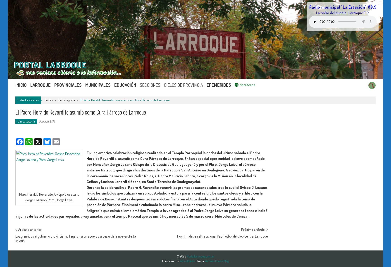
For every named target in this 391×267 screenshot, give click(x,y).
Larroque (40, 85)
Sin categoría (66, 100)
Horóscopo (247, 85)
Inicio (21, 85)
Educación (125, 85)
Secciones (150, 85)
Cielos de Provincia (183, 85)
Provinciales (68, 85)
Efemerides (219, 85)
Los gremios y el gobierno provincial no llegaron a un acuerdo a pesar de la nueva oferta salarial (75, 237)
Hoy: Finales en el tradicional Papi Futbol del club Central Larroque (222, 236)
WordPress (188, 261)
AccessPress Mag (217, 261)
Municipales (98, 85)
